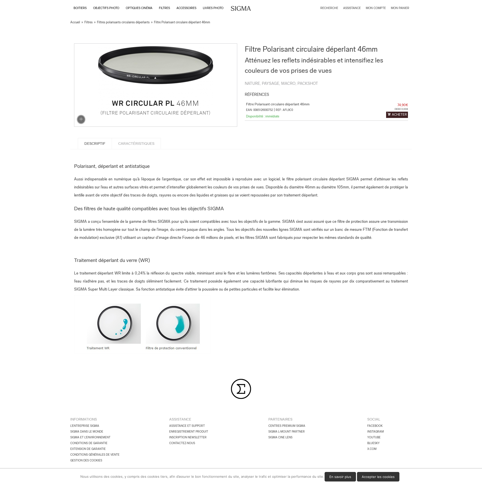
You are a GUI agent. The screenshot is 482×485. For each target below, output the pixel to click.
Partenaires (280, 419)
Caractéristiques (136, 143)
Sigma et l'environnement (90, 437)
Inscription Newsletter (188, 437)
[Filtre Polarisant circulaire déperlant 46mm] (155, 85)
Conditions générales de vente (94, 454)
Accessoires (186, 8)
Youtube (374, 437)
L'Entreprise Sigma (84, 426)
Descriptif (94, 143)
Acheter (399, 114)
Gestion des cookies (86, 460)
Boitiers (80, 8)
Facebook (375, 426)
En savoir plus (340, 477)
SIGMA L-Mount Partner (286, 431)
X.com (372, 449)
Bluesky (373, 443)
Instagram (375, 431)
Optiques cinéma (139, 8)
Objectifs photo (106, 8)
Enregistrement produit (188, 431)
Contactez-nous (182, 443)
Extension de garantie (88, 449)
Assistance (180, 419)
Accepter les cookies (378, 477)
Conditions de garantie (88, 443)
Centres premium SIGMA (286, 426)
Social (373, 419)
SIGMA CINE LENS (280, 437)
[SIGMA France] (241, 9)
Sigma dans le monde (86, 431)
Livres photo (213, 8)
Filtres (164, 8)
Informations (83, 419)
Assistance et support (187, 426)
